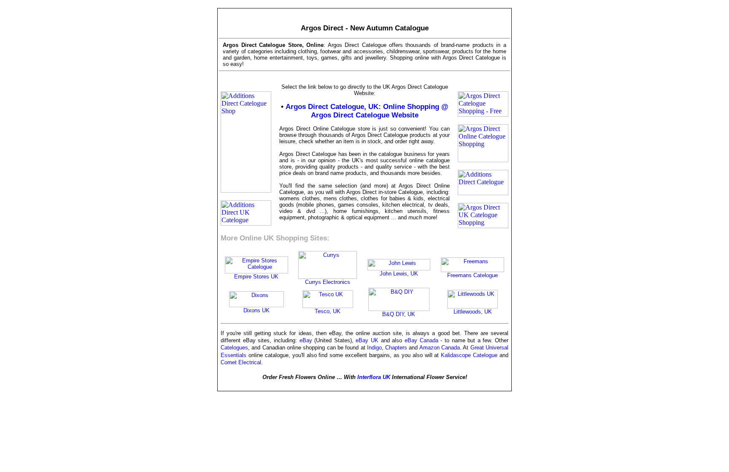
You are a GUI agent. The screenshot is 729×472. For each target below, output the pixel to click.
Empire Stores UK (256, 276)
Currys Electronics (327, 282)
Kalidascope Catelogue (469, 355)
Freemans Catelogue (472, 275)
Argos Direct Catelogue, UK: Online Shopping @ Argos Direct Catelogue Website (367, 110)
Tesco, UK (327, 311)
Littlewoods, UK (473, 311)
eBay (306, 340)
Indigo (374, 347)
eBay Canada (421, 340)
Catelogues (234, 347)
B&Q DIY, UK (398, 314)
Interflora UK (373, 377)
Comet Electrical (241, 362)
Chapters (396, 347)
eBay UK (367, 340)
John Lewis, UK (399, 273)
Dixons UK (256, 310)
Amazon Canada (439, 347)
